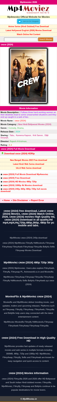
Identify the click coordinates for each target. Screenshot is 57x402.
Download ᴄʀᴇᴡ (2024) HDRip (19, 153)
